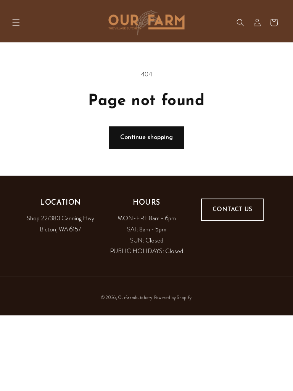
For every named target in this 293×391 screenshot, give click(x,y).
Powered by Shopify (173, 297)
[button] (16, 22)
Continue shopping (146, 137)
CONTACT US (232, 210)
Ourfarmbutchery (135, 297)
